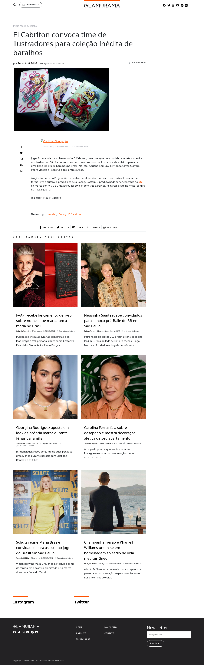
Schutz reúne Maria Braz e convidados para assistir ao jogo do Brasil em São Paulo (43, 547)
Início (16, 26)
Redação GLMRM (27, 63)
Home (79, 627)
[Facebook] (21, 147)
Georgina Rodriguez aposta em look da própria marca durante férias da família (42, 433)
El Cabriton (74, 214)
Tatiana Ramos (89, 331)
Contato (109, 633)
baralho (51, 214)
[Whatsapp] (21, 171)
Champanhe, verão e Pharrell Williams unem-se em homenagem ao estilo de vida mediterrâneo (109, 550)
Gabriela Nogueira (23, 331)
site (140, 182)
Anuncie (81, 633)
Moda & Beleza (28, 26)
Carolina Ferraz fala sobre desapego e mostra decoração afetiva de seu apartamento (110, 433)
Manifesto (110, 627)
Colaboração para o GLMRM (27, 443)
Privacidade (83, 639)
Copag (62, 214)
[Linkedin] (21, 165)
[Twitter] (21, 153)
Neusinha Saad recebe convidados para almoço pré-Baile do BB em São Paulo (113, 320)
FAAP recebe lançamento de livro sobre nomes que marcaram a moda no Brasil (44, 320)
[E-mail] (21, 159)
